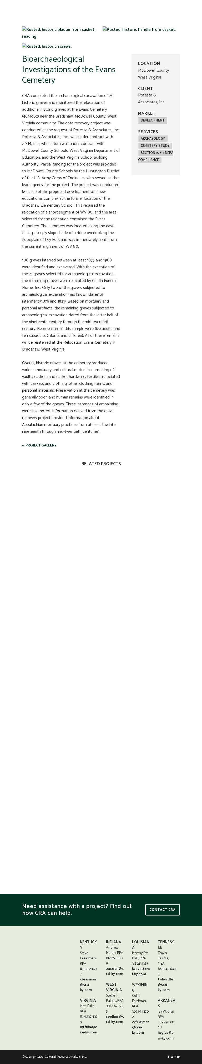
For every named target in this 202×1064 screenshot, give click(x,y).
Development (153, 120)
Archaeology (153, 139)
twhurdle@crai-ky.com (165, 984)
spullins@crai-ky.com (115, 1019)
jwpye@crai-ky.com (141, 971)
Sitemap (174, 1056)
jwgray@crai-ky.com (166, 1036)
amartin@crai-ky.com (115, 971)
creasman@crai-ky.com (88, 984)
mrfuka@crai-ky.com (88, 1030)
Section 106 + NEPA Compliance (155, 156)
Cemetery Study (155, 146)
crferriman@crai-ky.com (140, 1027)
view (59, 512)
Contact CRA (162, 909)
